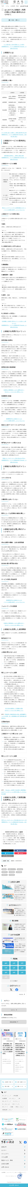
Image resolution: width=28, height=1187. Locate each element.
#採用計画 (20, 869)
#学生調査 (17, 1063)
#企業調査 (4, 1098)
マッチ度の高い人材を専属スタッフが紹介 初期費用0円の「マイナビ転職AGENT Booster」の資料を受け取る (14, 46)
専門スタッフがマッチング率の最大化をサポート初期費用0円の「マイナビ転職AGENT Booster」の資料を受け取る (14, 822)
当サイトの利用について (20, 1172)
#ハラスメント (16, 1101)
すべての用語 (13, 981)
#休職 (11, 1106)
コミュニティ (5, 1153)
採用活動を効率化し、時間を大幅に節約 (14, 155)
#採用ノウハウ (11, 869)
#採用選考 (17, 1067)
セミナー (3, 1150)
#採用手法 (4, 872)
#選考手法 (4, 874)
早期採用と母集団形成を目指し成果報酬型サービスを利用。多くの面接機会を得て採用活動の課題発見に (13, 716)
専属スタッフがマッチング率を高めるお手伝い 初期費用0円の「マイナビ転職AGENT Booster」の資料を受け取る (14, 460)
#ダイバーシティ (16, 1104)
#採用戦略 (11, 872)
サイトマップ (10, 1172)
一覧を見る (21, 994)
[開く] (17, 20)
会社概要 (3, 1172)
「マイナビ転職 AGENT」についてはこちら (14, 209)
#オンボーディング (6, 1101)
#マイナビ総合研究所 (7, 1063)
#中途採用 (11, 874)
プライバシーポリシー (10, 1176)
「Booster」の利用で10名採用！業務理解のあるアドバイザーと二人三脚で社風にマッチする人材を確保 (13, 792)
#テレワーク (5, 1106)
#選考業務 (19, 872)
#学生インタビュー (20, 1106)
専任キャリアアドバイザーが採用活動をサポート (14, 207)
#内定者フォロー (18, 1069)
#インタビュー (12, 1098)
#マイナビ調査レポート (19, 1061)
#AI (3, 1059)
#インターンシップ (19, 1059)
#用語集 (4, 869)
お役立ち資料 (5, 1163)
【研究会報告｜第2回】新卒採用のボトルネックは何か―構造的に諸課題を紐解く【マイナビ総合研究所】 (7, 1048)
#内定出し (17, 1071)
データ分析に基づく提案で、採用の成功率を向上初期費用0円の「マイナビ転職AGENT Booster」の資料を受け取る (14, 134)
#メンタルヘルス (6, 1104)
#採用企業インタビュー (7, 1109)
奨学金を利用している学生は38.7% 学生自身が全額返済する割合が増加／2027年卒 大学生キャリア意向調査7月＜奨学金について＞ (20, 1049)
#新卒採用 (9, 1061)
